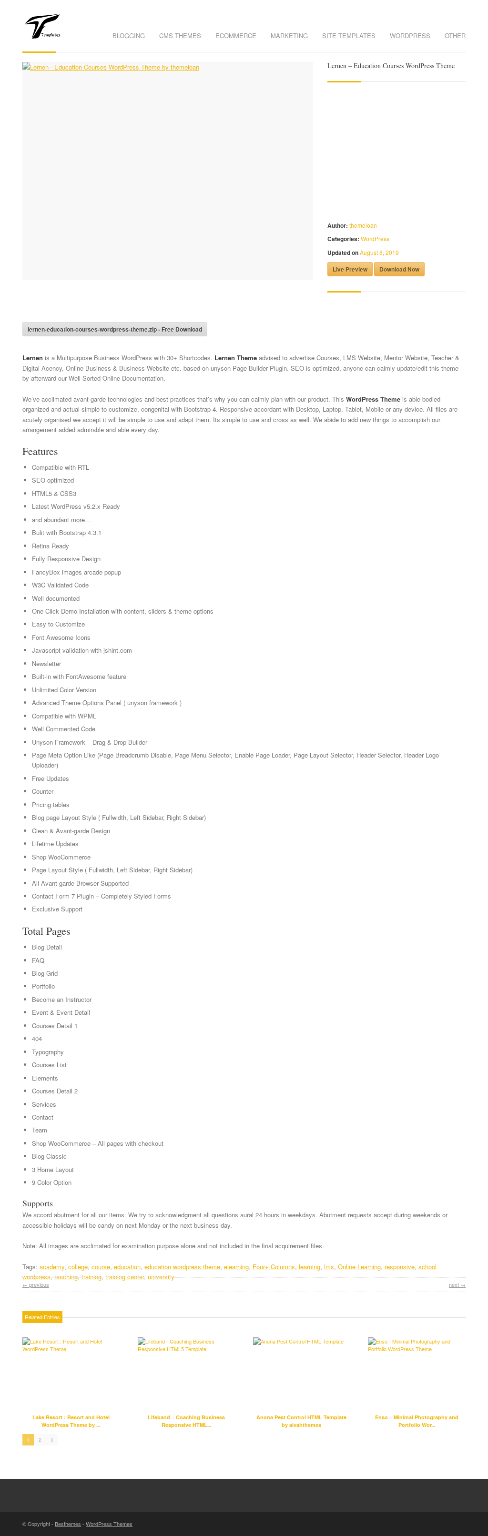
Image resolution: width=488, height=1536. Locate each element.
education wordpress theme (182, 1266)
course (101, 1266)
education (127, 1266)
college (78, 1266)
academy (52, 1266)
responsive (400, 1266)
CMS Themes (180, 35)
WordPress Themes (109, 1523)
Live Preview (350, 269)
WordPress (410, 35)
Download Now (399, 269)
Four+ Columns (274, 1266)
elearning (236, 1266)
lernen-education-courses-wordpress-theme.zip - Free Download (115, 329)
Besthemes (68, 1523)
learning (309, 1266)
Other (455, 35)
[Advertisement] (133, 304)
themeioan (363, 225)
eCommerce (235, 35)
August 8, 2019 (379, 252)
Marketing (289, 35)
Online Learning (359, 1266)
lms (329, 1266)
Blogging (128, 35)
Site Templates (349, 35)
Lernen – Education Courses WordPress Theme (391, 65)
